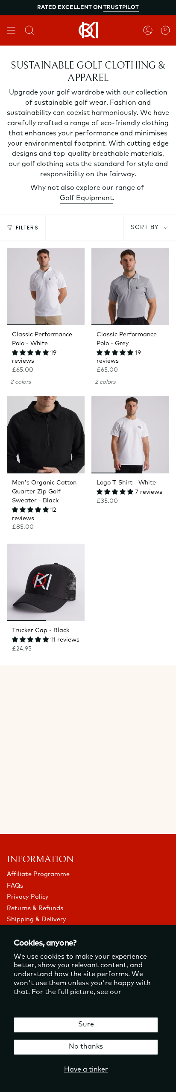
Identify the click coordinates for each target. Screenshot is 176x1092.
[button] (31, 353)
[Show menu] (11, 30)
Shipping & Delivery (36, 920)
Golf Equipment (86, 198)
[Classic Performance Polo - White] (46, 286)
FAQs (15, 886)
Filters (27, 228)
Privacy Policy (36, 1001)
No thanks (86, 1046)
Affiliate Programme (38, 874)
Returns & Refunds (35, 909)
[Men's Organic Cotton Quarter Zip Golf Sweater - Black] (46, 434)
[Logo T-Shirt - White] (130, 434)
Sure (86, 1024)
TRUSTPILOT (121, 7)
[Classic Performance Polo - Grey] (130, 286)
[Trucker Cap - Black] (46, 582)
